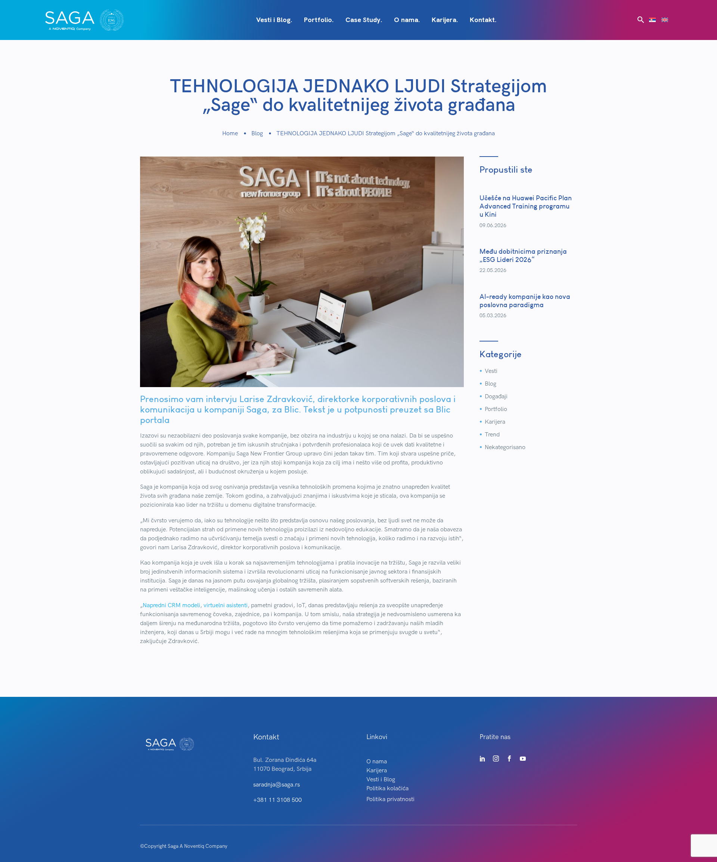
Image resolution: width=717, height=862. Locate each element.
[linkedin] (482, 758)
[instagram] (496, 758)
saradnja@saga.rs (276, 784)
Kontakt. (483, 19)
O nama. (407, 19)
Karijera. (445, 19)
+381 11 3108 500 (277, 800)
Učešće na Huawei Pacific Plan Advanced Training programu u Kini (525, 206)
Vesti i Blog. (274, 19)
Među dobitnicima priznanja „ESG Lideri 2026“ (523, 255)
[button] (640, 19)
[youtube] (523, 758)
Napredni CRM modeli (171, 605)
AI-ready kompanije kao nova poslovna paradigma (524, 300)
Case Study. (363, 19)
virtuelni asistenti (226, 605)
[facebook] (509, 758)
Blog (257, 133)
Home (230, 133)
